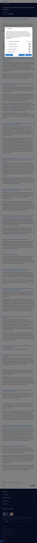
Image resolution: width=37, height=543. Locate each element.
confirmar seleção (9, 54)
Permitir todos (28, 54)
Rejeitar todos (21, 54)
